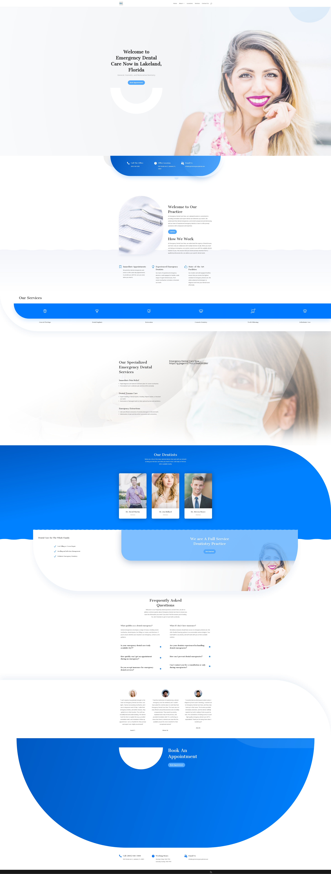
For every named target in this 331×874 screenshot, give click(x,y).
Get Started (209, 551)
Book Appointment (136, 82)
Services (197, 3)
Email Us (188, 163)
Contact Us (205, 3)
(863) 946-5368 (135, 166)
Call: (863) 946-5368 (132, 856)
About (181, 3)
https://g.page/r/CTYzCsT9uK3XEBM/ (188, 363)
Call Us (172, 232)
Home (175, 3)
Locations (190, 3)
